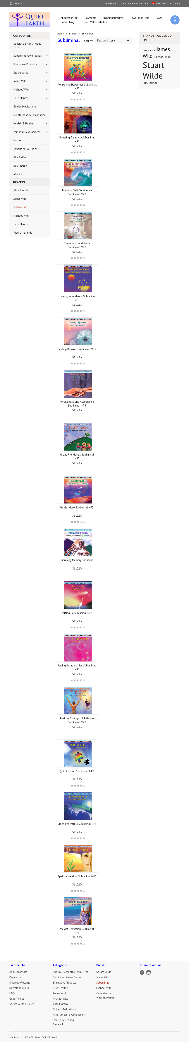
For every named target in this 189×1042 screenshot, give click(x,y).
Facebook (142, 972)
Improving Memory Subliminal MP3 (77, 562)
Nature (17, 140)
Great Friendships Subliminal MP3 (77, 456)
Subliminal (19, 207)
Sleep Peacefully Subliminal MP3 (77, 824)
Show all (58, 1024)
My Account (110, 3)
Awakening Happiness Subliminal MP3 (77, 86)
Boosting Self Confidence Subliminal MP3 (77, 192)
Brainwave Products (25, 64)
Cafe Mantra (20, 98)
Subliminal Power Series (27, 55)
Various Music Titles (25, 149)
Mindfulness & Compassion (29, 115)
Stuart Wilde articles (94, 22)
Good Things (68, 22)
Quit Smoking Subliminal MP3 (77, 771)
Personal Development (26, 132)
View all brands (22, 232)
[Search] (11, 3)
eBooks (17, 174)
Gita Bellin (19, 157)
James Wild (19, 81)
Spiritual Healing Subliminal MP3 (77, 876)
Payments (90, 18)
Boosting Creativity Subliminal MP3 (77, 139)
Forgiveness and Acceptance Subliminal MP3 (77, 403)
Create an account (139, 3)
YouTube (148, 972)
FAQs (159, 18)
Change (176, 3)
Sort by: (88, 41)
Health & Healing (23, 123)
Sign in (123, 3)
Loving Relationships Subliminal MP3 (77, 667)
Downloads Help (140, 18)
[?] (145, 40)
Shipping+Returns (113, 18)
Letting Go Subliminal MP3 (76, 613)
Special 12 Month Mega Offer (27, 45)
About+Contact (69, 18)
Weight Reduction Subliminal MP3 (77, 931)
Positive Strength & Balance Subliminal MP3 (77, 720)
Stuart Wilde (20, 72)
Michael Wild (21, 89)
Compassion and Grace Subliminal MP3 (77, 245)
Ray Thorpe (20, 166)
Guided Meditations (24, 106)
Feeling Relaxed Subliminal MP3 (77, 349)
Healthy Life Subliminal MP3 (77, 507)
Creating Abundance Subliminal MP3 (77, 298)
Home (60, 33)
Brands (72, 33)
